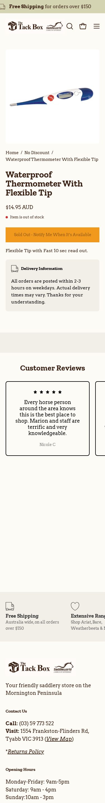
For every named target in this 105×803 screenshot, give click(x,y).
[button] (69, 26)
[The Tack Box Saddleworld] (35, 26)
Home (12, 152)
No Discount (37, 152)
